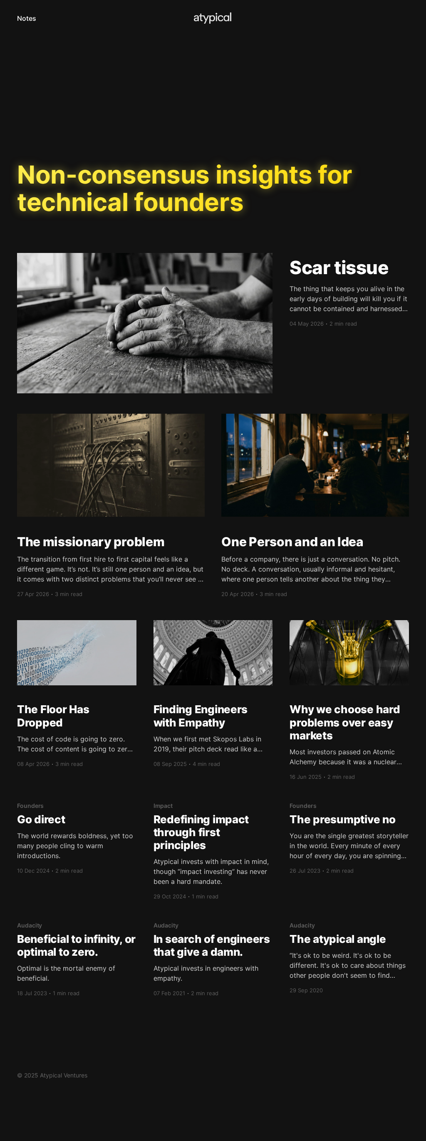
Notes (26, 18)
